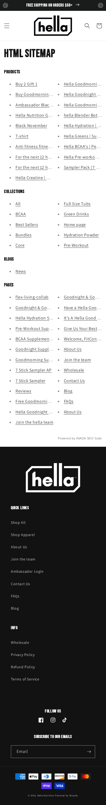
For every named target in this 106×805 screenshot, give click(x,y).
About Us (73, 349)
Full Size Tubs (77, 204)
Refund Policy (23, 666)
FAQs (69, 401)
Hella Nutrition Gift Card (39, 115)
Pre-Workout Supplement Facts (45, 328)
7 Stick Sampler (30, 381)
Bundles (23, 235)
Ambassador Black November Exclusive (53, 105)
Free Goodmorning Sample (41, 401)
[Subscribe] (89, 751)
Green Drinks (76, 214)
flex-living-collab (32, 297)
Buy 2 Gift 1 (26, 84)
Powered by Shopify (66, 795)
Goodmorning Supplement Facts (47, 360)
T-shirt (21, 136)
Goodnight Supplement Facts (44, 349)
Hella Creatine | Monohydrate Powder (51, 177)
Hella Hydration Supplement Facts (48, 318)
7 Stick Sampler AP (33, 370)
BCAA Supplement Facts (38, 339)
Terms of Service (25, 679)
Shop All (18, 522)
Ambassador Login (27, 571)
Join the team (77, 360)
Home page (75, 224)
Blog (68, 391)
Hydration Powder (81, 235)
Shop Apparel (23, 534)
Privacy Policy (23, 654)
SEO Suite (94, 438)
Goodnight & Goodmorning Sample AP (53, 307)
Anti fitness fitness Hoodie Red (45, 146)
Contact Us (74, 381)
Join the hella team (34, 422)
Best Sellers (26, 224)
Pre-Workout (76, 245)
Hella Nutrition (45, 795)
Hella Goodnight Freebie (39, 412)
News (20, 271)
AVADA (81, 438)
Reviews (23, 391)
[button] (7, 26)
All (18, 204)
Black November (31, 125)
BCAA (20, 214)
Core (19, 245)
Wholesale (74, 370)
